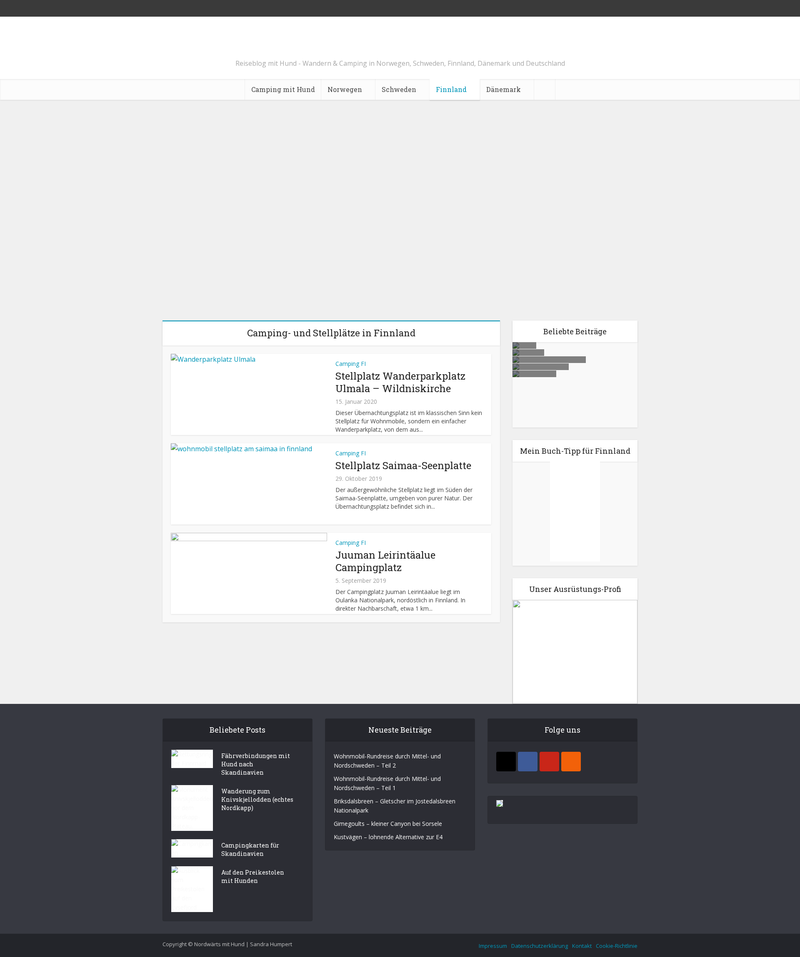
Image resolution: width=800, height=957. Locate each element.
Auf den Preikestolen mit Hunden (252, 876)
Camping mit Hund (283, 89)
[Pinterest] (549, 761)
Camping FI (400, 174)
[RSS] (571, 761)
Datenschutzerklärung (539, 946)
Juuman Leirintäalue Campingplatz (385, 561)
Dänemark (503, 89)
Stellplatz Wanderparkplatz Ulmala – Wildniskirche (400, 206)
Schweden (399, 89)
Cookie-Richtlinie (617, 946)
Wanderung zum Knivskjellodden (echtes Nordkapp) (257, 799)
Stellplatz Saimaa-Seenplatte (403, 465)
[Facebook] (528, 761)
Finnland (451, 89)
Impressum (493, 946)
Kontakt (582, 946)
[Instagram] (506, 761)
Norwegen (345, 89)
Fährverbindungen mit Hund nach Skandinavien (255, 764)
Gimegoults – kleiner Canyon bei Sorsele (388, 824)
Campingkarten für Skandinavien (250, 849)
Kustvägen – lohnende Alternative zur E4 (575, 381)
